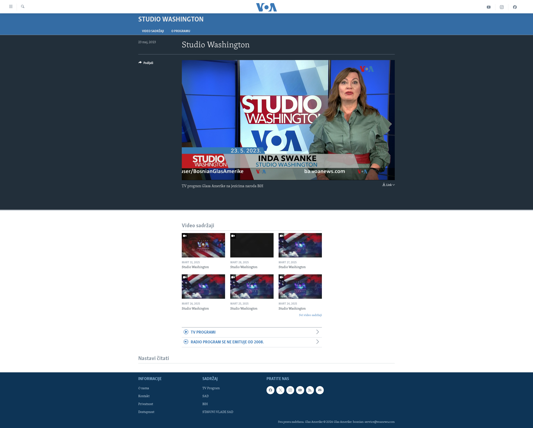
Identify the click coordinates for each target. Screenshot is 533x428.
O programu (180, 31)
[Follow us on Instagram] (290, 390)
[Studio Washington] (203, 245)
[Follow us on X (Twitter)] (280, 390)
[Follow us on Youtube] (300, 390)
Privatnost (145, 404)
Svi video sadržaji (310, 315)
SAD (205, 396)
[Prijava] (320, 390)
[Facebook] (514, 7)
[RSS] (310, 390)
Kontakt (143, 396)
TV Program (211, 388)
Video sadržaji (153, 31)
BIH (205, 404)
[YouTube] (488, 7)
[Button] (145, 64)
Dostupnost (146, 412)
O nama (143, 388)
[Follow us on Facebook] (270, 390)
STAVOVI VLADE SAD (217, 412)
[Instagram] (501, 7)
